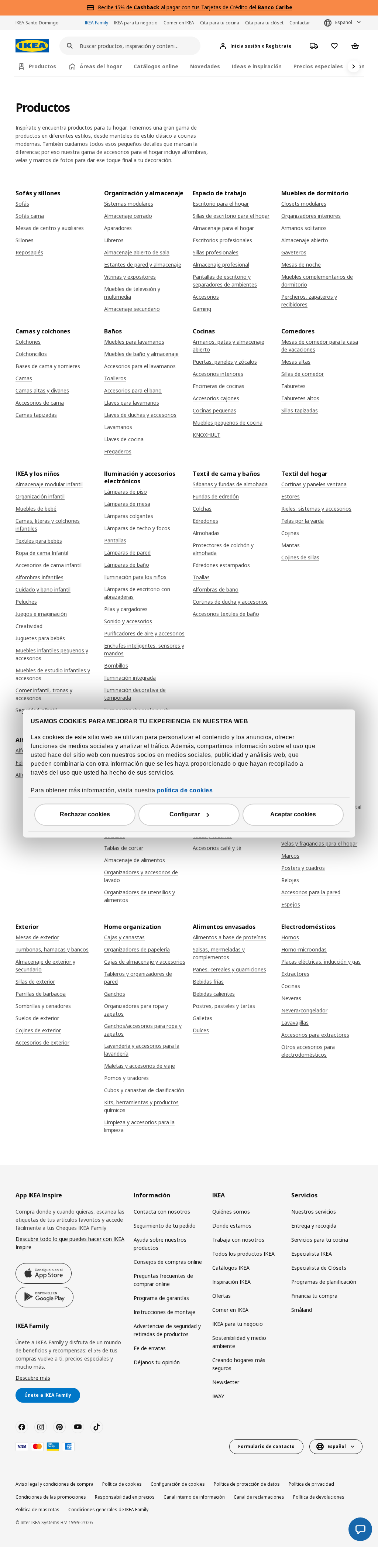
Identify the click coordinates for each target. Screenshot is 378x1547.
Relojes (290, 880)
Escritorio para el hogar (221, 203)
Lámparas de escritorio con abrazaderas (137, 593)
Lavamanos (118, 427)
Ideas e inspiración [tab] (257, 66)
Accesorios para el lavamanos (140, 366)
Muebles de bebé (36, 508)
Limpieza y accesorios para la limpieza (139, 1126)
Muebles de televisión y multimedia (132, 292)
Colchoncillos (31, 353)
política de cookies (185, 791)
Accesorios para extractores (315, 1034)
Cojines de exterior (38, 1030)
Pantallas (115, 540)
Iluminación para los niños (135, 576)
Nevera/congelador (304, 1010)
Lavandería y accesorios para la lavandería (141, 1049)
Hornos (290, 937)
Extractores (295, 973)
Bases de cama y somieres (48, 366)
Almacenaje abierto (304, 240)
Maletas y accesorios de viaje (139, 1065)
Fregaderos (117, 451)
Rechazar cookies (85, 815)
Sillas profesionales (215, 252)
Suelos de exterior (37, 1018)
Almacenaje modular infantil (49, 484)
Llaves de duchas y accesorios (140, 414)
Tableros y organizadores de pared (138, 977)
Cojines (290, 532)
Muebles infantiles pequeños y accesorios (52, 654)
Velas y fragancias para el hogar (319, 843)
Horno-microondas (304, 949)
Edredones (205, 520)
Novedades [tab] (205, 66)
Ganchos (114, 993)
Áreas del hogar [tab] (101, 66)
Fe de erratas (150, 1348)
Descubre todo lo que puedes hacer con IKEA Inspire (70, 1243)
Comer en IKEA (179, 23)
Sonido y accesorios (128, 621)
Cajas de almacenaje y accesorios (144, 961)
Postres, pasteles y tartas (224, 1005)
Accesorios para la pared (310, 892)
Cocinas (290, 985)
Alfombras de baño (215, 589)
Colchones (28, 341)
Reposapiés (29, 252)
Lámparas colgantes (128, 515)
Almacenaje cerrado (128, 215)
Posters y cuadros (303, 867)
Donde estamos (231, 1225)
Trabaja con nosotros (238, 1239)
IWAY (218, 1396)
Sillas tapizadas (299, 410)
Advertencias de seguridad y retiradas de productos (167, 1330)
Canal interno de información (194, 1497)
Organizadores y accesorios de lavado (141, 876)
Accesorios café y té (217, 847)
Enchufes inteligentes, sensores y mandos (144, 649)
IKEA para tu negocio (136, 23)
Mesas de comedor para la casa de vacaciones (319, 345)
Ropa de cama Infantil (42, 552)
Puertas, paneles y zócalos (225, 361)
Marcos (290, 855)
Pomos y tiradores (126, 1077)
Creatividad (29, 626)
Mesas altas (295, 361)
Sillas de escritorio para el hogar (231, 215)
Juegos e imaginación (41, 613)
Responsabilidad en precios (125, 1497)
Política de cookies (122, 1484)
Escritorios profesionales (222, 240)
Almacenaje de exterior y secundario (45, 965)
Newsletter (225, 1382)
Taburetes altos (300, 398)
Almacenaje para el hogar (223, 227)
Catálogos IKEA (231, 1267)
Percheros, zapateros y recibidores (309, 300)
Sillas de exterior (35, 981)
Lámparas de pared (127, 552)
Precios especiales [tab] (318, 66)
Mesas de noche (301, 264)
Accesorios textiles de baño (226, 613)
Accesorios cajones (216, 398)
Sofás (22, 203)
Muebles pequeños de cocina (227, 422)
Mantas (290, 545)
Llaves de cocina (124, 439)
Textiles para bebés (39, 540)
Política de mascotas (37, 1509)
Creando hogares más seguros (238, 1364)
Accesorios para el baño (133, 390)
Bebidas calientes (214, 993)
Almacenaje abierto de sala (136, 252)
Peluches (26, 601)
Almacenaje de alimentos (134, 860)
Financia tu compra (314, 1295)
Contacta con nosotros (162, 1211)
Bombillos (116, 665)
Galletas (202, 1018)
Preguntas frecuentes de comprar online (163, 1279)
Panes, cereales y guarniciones (229, 969)
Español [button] (343, 22)
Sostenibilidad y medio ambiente (239, 1341)
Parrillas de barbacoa (41, 993)
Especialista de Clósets (318, 1267)
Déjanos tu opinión (157, 1362)
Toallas (201, 577)
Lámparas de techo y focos (137, 528)
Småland (301, 1309)
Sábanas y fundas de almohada (230, 484)
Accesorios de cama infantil (49, 565)
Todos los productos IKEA (243, 1253)
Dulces (201, 1030)
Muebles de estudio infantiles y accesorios (53, 674)
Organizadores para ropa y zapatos (136, 1009)
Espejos (290, 904)
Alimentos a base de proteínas (229, 937)
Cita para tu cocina (219, 23)
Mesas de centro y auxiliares (50, 227)
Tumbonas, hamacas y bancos (52, 949)
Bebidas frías (208, 981)
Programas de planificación (323, 1281)
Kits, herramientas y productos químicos (141, 1106)
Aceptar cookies (293, 815)
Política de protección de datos (247, 1484)
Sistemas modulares (128, 203)
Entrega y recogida (313, 1225)
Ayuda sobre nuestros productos (160, 1243)
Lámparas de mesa (127, 503)
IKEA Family (96, 23)
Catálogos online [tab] (156, 66)
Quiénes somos (231, 1211)
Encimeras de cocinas (218, 386)
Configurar (184, 815)
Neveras (291, 998)
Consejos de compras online (168, 1261)
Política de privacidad (311, 1484)
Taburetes (293, 386)
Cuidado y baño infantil (43, 589)
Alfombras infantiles (39, 577)
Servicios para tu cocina (319, 1239)
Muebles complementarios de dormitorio (317, 280)
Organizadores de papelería (137, 949)
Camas (24, 378)
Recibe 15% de (116, 7)
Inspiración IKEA (231, 1281)
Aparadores (118, 227)
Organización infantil (40, 496)
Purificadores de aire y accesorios (144, 633)
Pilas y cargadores (126, 609)
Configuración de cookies (178, 1484)
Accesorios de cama (40, 402)
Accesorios (206, 296)
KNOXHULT (206, 434)
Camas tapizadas (36, 414)
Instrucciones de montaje (164, 1312)
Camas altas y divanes (42, 390)
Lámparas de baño (126, 564)
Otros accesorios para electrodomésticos (308, 1050)
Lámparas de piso (125, 491)
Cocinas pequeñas (214, 410)
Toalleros (115, 378)
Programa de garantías (161, 1297)
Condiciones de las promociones (51, 1497)
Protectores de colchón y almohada (223, 549)
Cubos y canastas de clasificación (144, 1090)
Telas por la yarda (302, 520)
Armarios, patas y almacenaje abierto (228, 345)
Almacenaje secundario (132, 308)
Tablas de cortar (123, 847)
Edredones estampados (221, 565)
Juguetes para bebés (40, 638)
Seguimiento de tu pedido (165, 1225)
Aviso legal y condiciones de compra (54, 1484)
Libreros (114, 240)
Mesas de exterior (37, 937)
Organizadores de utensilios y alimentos (139, 896)
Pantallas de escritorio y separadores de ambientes (225, 280)
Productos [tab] (42, 66)
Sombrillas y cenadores (43, 1005)
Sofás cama (30, 215)
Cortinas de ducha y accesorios (230, 601)
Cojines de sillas (300, 557)
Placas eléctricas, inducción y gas (321, 961)
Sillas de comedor (302, 373)
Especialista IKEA (311, 1253)
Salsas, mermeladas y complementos (219, 953)
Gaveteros (293, 252)
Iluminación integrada (130, 677)
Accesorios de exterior (42, 1042)
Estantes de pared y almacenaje (142, 264)
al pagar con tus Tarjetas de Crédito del (213, 7)
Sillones (25, 240)
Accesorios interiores (218, 373)
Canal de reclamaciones (259, 1497)
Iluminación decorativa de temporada (135, 693)
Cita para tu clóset (264, 23)
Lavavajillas (295, 1022)
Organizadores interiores (311, 215)
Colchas (202, 508)
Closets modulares (303, 203)
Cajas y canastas (124, 937)
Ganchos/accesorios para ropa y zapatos (143, 1029)
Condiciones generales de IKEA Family (108, 1509)
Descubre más (33, 1377)
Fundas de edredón (216, 496)
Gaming (202, 308)
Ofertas (221, 1295)
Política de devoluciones (318, 1497)
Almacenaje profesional (221, 264)
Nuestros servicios (313, 1211)
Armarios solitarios (304, 227)
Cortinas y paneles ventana (314, 484)
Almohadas (206, 532)
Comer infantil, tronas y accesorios (44, 694)
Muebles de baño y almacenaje (141, 353)
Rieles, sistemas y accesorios (316, 508)
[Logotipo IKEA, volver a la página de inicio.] (32, 46)
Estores (290, 496)
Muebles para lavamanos (134, 341)
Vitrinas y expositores (130, 276)
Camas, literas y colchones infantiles (48, 524)
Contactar (299, 23)
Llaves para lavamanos (131, 402)
